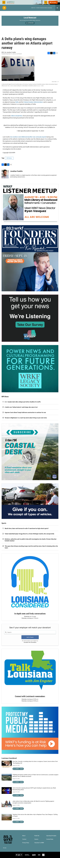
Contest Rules (49, 839)
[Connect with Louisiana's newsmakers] (30, 671)
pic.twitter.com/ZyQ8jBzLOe (46, 127)
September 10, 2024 (37, 131)
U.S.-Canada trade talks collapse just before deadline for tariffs (23, 402)
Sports (4, 523)
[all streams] (57, 8)
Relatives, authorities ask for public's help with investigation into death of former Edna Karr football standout (30, 540)
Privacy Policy (25, 842)
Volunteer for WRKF (39, 842)
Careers (36, 839)
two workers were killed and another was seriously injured (28, 137)
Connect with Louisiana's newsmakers (30, 696)
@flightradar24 (23, 125)
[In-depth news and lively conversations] (30, 582)
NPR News (9, 158)
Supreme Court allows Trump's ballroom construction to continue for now (25, 412)
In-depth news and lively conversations (30, 613)
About (23, 835)
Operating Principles (51, 835)
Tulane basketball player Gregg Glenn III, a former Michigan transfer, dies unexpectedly (29, 534)
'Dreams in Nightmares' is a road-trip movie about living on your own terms (26, 418)
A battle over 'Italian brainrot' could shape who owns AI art (21, 407)
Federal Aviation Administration (33, 102)
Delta (17, 102)
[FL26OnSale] (30, 258)
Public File (36, 835)
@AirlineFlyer (15, 125)
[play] (4, 8)
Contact (24, 839)
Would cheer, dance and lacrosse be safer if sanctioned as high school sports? (27, 528)
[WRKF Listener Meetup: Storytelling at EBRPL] (30, 203)
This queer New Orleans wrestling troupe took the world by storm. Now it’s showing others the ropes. (31, 547)
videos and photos (16, 116)
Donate (53, 2)
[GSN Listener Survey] (30, 318)
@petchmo (7, 125)
